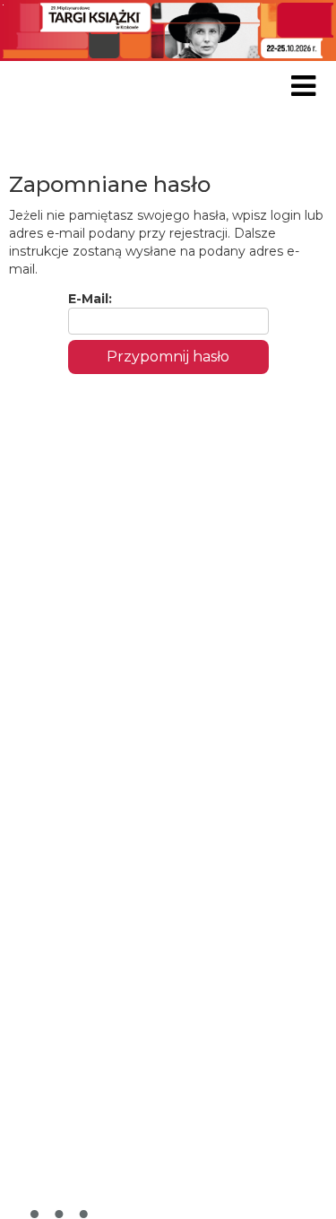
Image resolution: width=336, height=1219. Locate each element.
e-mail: (90, 298)
